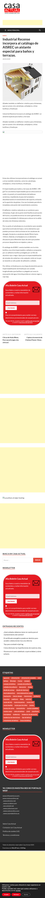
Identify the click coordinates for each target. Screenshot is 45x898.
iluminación (7, 696)
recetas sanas (8, 711)
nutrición (28, 699)
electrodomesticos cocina (24, 693)
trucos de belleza (25, 720)
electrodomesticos (9, 693)
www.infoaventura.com (11, 796)
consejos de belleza (9, 684)
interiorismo (28, 696)
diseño (30, 687)
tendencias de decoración (29, 714)
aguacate (6, 678)
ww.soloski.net (8, 806)
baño (39, 678)
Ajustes (26, 894)
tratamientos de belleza (11, 720)
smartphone (7, 714)
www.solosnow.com (10, 808)
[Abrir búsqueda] (39, 30)
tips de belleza (26, 717)
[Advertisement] (24, 22)
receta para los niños (21, 705)
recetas (31, 705)
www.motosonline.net (11, 798)
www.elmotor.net (9, 801)
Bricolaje (13, 681)
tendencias (16, 714)
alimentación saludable (29, 678)
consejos (27, 681)
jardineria (37, 696)
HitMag (22, 848)
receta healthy (8, 705)
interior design (17, 696)
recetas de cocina (9, 708)
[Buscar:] (22, 560)
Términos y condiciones (11, 835)
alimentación (15, 678)
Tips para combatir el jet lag (13, 644)
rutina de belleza (19, 711)
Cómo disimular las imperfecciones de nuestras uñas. (22, 648)
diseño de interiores (22, 690)
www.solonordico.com (11, 811)
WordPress (15, 848)
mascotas (6, 699)
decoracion (22, 687)
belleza (6, 681)
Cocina (20, 681)
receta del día (8, 702)
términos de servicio (25, 322)
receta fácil (30, 702)
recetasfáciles (20, 708)
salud (28, 711)
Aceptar (6, 894)
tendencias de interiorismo (12, 717)
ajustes (18, 891)
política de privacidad (32, 321)
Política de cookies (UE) (11, 831)
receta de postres (19, 702)
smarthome (35, 711)
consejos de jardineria (24, 684)
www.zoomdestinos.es (11, 813)
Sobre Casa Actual (9, 824)
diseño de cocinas (9, 690)
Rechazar (16, 894)
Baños (5, 35)
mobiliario (15, 699)
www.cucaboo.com (10, 803)
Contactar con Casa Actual (12, 827)
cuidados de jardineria (10, 687)
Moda (22, 699)
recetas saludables (32, 708)
